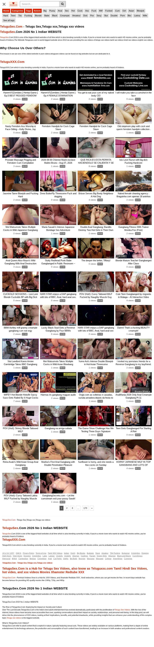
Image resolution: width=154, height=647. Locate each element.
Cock (80, 10)
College (108, 559)
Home (6, 10)
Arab (50, 559)
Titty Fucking (115, 553)
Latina (137, 15)
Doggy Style (102, 556)
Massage (90, 559)
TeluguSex (7, 31)
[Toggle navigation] (5, 3)
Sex (67, 10)
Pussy (52, 10)
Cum (117, 10)
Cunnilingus (137, 556)
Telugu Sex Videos (122, 610)
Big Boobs (81, 553)
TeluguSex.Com (11, 26)
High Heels (6, 556)
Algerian (75, 556)
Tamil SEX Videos (55, 553)
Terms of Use (41, 553)
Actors (37, 10)
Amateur (76, 15)
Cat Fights (57, 559)
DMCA (18, 553)
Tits (20, 15)
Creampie (64, 15)
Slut (106, 15)
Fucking (28, 15)
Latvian (52, 556)
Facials (92, 556)
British (14, 559)
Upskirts (59, 556)
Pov (92, 15)
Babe (46, 15)
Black (54, 15)
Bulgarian (126, 553)
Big (44, 10)
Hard (5, 15)
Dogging (145, 553)
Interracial (6, 559)
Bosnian (82, 559)
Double (114, 15)
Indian (66, 553)
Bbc (129, 15)
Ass (87, 10)
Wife (145, 15)
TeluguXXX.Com (12, 61)
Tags (28, 10)
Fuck (94, 10)
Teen (13, 15)
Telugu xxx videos (14, 618)
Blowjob (140, 10)
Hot (73, 10)
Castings (84, 556)
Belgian (33, 559)
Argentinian (117, 559)
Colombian (41, 559)
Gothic (65, 559)
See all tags (8, 20)
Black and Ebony (124, 556)
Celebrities (135, 553)
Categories (17, 10)
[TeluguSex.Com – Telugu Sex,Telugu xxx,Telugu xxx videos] (13, 4)
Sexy (99, 15)
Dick (85, 15)
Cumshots (128, 559)
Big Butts (73, 559)
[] (62, 4)
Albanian (112, 556)
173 (85, 508)
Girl (124, 10)
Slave (97, 553)
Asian (131, 10)
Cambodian (23, 559)
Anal (60, 10)
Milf (100, 10)
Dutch (73, 553)
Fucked (108, 10)
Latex (45, 556)
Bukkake (90, 553)
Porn (122, 15)
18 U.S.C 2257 (8, 553)
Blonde (38, 15)
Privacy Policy (28, 553)
